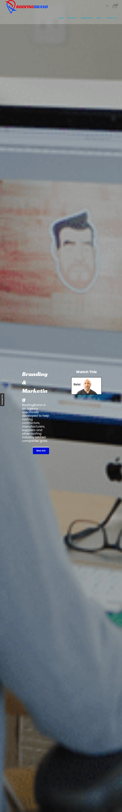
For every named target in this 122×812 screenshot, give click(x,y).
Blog (99, 18)
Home (60, 18)
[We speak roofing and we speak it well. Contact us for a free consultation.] (86, 386)
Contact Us (111, 18)
